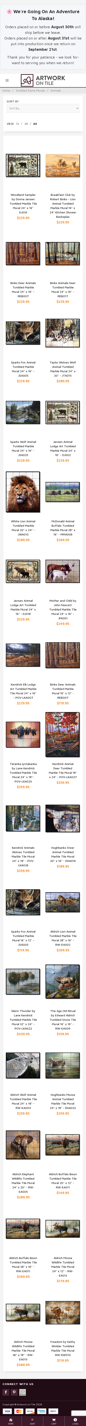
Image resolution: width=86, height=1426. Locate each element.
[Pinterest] (14, 1392)
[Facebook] (6, 1392)
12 (17, 123)
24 (26, 123)
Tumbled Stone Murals (30, 90)
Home (6, 90)
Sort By (13, 101)
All (35, 123)
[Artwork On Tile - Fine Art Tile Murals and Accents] (43, 80)
